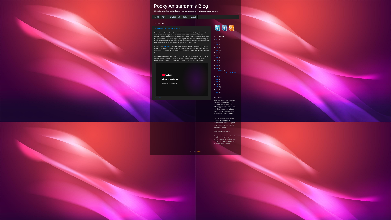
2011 (217, 84)
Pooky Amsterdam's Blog (181, 6)
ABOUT (193, 17)
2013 (217, 79)
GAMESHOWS (175, 17)
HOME (156, 17)
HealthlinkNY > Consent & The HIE (168, 28)
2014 (217, 76)
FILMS (164, 17)
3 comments (157, 98)
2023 (217, 47)
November (220, 70)
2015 (217, 68)
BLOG (185, 17)
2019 (217, 58)
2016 (217, 65)
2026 (217, 40)
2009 (217, 89)
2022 (217, 50)
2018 (217, 60)
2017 (217, 63)
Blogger (198, 151)
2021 (217, 52)
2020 (217, 55)
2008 (217, 92)
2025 (217, 42)
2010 (217, 87)
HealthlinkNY (167, 46)
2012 (217, 82)
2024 (217, 45)
